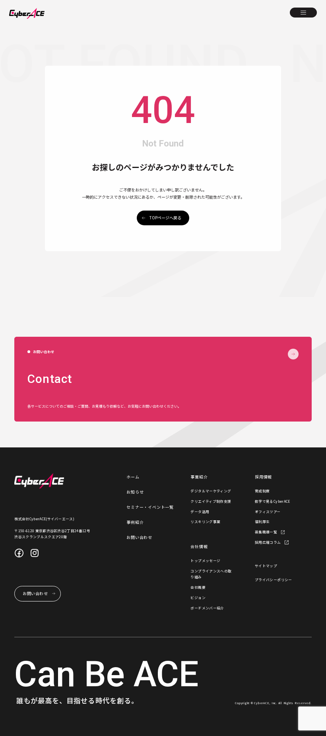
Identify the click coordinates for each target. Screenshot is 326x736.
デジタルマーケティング (210, 491)
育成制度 (262, 491)
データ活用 (199, 511)
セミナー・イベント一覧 (150, 507)
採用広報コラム (268, 542)
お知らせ (135, 492)
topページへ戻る (165, 218)
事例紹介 (135, 522)
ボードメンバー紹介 (207, 608)
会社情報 (199, 546)
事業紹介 (199, 477)
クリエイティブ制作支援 (210, 501)
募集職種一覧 (266, 532)
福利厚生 (262, 521)
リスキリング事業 (205, 521)
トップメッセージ (205, 560)
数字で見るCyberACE (272, 501)
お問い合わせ (139, 537)
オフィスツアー (268, 511)
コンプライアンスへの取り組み (210, 574)
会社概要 (198, 587)
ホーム (132, 477)
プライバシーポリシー (273, 579)
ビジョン (198, 597)
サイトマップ (266, 565)
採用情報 (263, 477)
